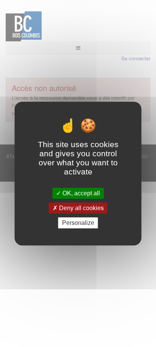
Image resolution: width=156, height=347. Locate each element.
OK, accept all (80, 193)
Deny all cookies (81, 208)
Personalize (78, 223)
